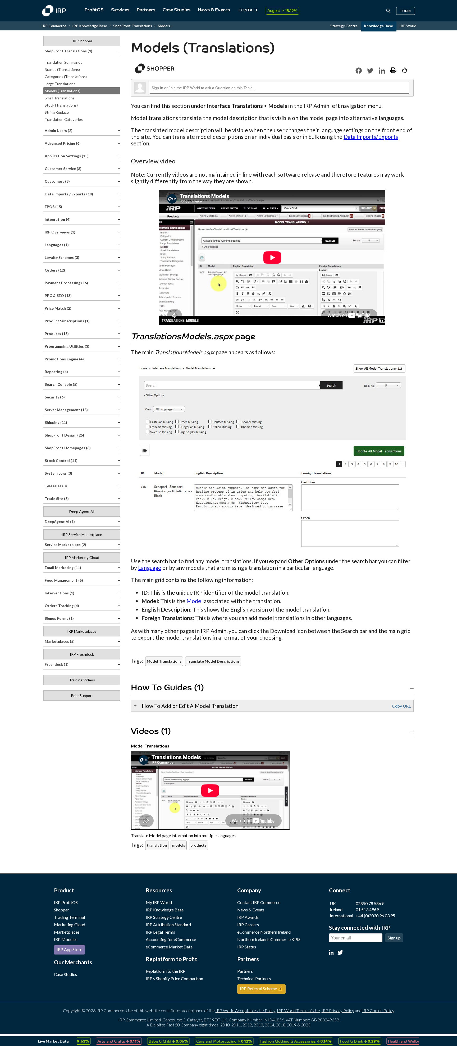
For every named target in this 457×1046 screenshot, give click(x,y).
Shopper (61, 909)
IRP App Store (69, 949)
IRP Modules (65, 939)
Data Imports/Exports (371, 136)
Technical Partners (254, 978)
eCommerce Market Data (169, 946)
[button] (358, 70)
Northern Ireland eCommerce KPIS (268, 939)
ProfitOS (94, 10)
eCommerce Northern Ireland (264, 931)
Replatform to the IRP (165, 971)
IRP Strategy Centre (164, 917)
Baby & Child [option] (154, 1041)
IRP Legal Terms (160, 931)
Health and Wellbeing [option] (401, 1041)
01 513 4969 (367, 909)
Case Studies (176, 10)
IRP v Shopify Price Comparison (174, 978)
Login (405, 10)
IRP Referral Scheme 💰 (261, 988)
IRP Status (246, 946)
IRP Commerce (54, 26)
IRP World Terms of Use (298, 1010)
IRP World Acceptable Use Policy (245, 1010)
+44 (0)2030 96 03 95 (375, 915)
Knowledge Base (379, 26)
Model (194, 601)
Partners (146, 10)
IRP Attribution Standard (168, 924)
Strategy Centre (344, 26)
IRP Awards (248, 917)
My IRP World (159, 902)
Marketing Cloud (69, 924)
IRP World (407, 26)
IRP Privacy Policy (338, 1010)
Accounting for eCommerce (171, 939)
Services (120, 10)
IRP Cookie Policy (378, 1010)
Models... (165, 26)
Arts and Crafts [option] (104, 1041)
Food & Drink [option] (345, 1041)
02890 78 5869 (369, 903)
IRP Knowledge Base (89, 26)
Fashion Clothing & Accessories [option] (281, 1041)
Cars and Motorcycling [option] (210, 1041)
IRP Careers (248, 924)
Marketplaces (67, 931)
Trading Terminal (69, 917)
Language (149, 567)
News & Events (214, 10)
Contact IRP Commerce (258, 902)
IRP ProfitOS (66, 902)
